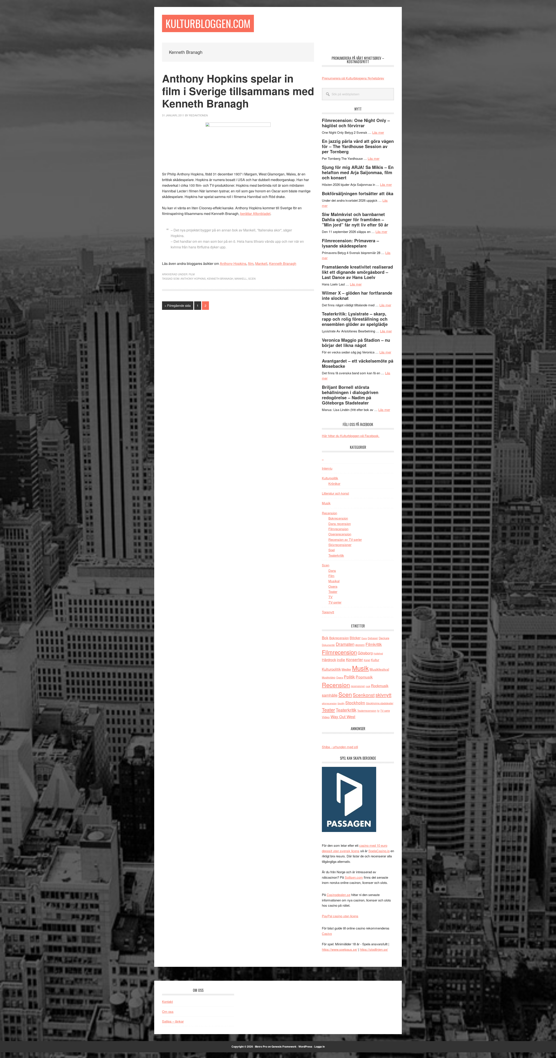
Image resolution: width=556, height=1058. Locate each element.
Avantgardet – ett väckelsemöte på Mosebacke (357, 363)
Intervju (327, 468)
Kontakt (167, 1001)
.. (323, 458)
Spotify (341, 703)
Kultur (375, 659)
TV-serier (334, 602)
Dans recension (339, 523)
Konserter (354, 659)
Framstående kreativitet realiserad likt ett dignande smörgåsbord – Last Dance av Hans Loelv (357, 272)
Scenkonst (364, 695)
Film (192, 274)
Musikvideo (328, 677)
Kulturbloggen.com (207, 23)
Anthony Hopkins (233, 263)
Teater (332, 591)
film (250, 263)
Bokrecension (338, 518)
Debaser (373, 638)
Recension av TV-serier (345, 539)
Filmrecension (338, 529)
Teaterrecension (366, 710)
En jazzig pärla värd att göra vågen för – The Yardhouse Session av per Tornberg (358, 146)
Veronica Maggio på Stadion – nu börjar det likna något (356, 342)
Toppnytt (328, 612)
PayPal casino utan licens (340, 916)
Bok (325, 637)
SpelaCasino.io (379, 850)
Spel (331, 550)
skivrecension (329, 703)
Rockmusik (379, 685)
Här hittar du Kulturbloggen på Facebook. (350, 435)
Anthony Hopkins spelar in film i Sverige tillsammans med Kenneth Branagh (238, 91)
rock (368, 686)
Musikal (333, 581)
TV (330, 596)
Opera (332, 586)
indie (341, 659)
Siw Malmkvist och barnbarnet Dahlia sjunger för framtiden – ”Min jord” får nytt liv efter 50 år (355, 219)
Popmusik (364, 677)
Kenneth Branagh (282, 263)
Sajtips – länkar (173, 1021)
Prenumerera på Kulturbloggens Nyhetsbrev (353, 78)
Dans (332, 570)
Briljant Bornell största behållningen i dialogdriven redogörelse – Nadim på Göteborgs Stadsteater (350, 395)
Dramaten (345, 644)
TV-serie (385, 710)
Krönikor (334, 483)
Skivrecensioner (339, 544)
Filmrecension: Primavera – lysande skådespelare (350, 243)
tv (378, 710)
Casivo (327, 933)
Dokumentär (328, 645)
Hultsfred (378, 653)
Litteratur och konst (335, 493)
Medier (346, 669)
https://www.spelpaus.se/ (339, 949)
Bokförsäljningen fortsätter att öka (357, 193)
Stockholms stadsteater (379, 703)
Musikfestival (379, 669)
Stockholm (355, 702)
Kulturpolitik (330, 478)
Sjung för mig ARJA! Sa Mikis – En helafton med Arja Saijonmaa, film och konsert (358, 172)
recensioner (358, 686)
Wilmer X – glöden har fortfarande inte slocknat (357, 295)
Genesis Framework (283, 1046)
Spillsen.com (354, 877)
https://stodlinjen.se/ (374, 949)
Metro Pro (261, 1046)
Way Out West (343, 716)
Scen (252, 278)
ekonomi (360, 645)
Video (326, 717)
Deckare (384, 638)
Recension (329, 513)
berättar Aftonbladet (255, 213)
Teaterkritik (336, 555)
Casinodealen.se (338, 894)
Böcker (355, 637)
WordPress (305, 1046)
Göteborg (365, 652)
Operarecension (339, 534)
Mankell (261, 263)
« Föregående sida (178, 306)
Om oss (168, 1011)
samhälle (330, 695)
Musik (326, 503)
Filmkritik (374, 644)
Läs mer (378, 132)
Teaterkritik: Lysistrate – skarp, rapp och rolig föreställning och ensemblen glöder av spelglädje (355, 318)
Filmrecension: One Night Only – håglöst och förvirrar (356, 123)
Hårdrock (329, 659)
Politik (349, 677)
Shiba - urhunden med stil (340, 746)
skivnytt (383, 694)
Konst (367, 660)
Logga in (319, 1046)
